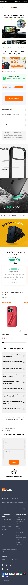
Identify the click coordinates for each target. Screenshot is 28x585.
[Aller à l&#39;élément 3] (14, 42)
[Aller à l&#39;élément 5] (23, 42)
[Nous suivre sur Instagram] (7, 565)
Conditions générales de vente (21, 536)
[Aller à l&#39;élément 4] (18, 42)
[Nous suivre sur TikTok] (10, 565)
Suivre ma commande (19, 543)
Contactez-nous (6, 532)
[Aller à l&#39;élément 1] (4, 42)
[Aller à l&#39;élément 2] (9, 42)
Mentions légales (20, 540)
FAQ (3, 534)
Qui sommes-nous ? (7, 520)
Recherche (4, 529)
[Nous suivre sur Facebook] (3, 565)
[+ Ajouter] (20, 330)
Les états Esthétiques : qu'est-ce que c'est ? (21, 519)
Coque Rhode (5, 334)
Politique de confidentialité (19, 531)
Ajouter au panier (14, 98)
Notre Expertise (6, 524)
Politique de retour (21, 524)
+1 (10, 338)
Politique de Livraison (19, 527)
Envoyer (14, 462)
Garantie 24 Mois (6, 526)
